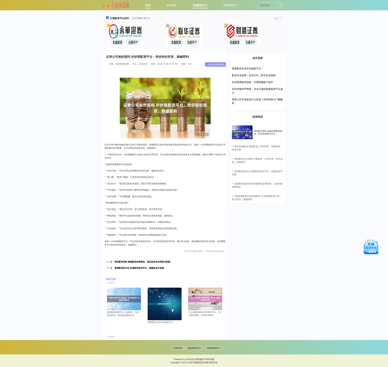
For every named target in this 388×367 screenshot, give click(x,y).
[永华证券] (116, 4)
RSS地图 (199, 359)
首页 (147, 5)
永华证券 (171, 5)
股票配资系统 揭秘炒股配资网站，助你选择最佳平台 (268, 132)
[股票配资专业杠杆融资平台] (165, 303)
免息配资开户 (200, 5)
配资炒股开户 (231, 5)
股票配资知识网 (201, 362)
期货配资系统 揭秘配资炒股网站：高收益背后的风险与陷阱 (142, 261)
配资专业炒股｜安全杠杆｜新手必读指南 (254, 75)
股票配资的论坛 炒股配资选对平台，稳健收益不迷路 (139, 267)
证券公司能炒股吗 (215, 64)
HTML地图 (209, 359)
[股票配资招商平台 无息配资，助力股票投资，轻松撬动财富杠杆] (124, 298)
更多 (277, 18)
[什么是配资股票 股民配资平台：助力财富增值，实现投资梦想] (205, 298)
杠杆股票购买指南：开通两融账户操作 (252, 82)
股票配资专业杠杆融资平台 (246, 68)
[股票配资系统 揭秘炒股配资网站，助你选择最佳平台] (242, 132)
